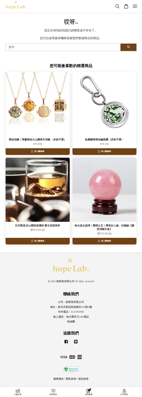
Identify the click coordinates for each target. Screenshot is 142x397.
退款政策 (83, 379)
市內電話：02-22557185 (71, 312)
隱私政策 (71, 379)
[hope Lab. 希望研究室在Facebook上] (66, 343)
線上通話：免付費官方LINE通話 (71, 317)
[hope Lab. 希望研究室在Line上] (75, 343)
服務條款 (58, 379)
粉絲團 (71, 321)
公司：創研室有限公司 (71, 302)
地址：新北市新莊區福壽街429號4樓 (71, 307)
